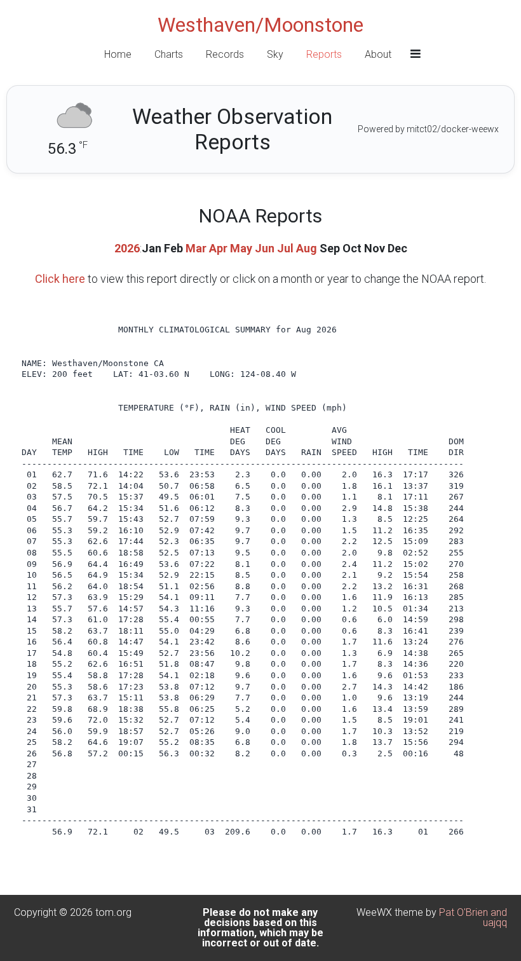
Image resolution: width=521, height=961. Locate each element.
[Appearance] (415, 54)
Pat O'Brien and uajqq (473, 917)
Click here (60, 278)
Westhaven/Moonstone (260, 25)
